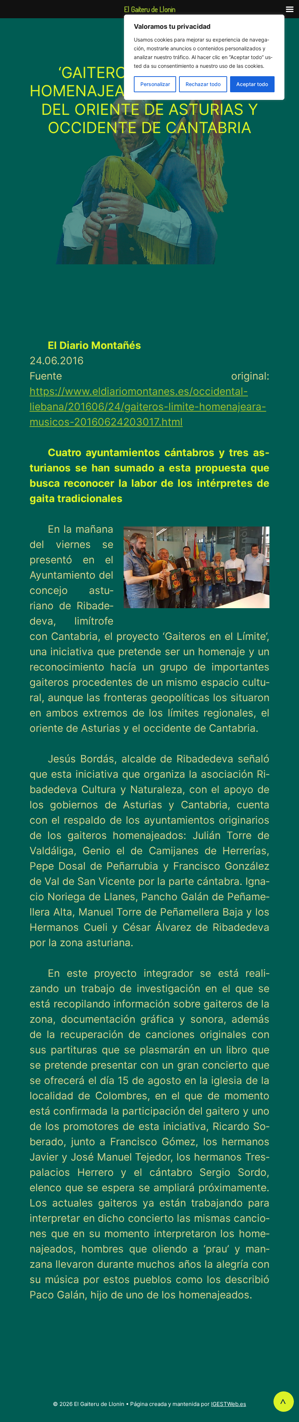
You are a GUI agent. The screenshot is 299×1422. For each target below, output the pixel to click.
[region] (204, 57)
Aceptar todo (252, 84)
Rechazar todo (203, 84)
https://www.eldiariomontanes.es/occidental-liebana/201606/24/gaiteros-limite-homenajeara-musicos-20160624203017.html (148, 406)
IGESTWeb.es (228, 1403)
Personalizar (155, 84)
